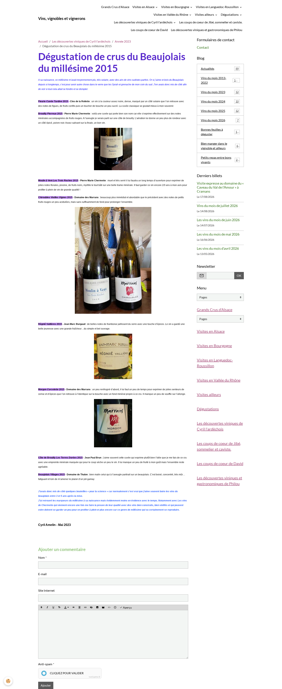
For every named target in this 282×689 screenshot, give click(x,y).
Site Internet (46, 590)
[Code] (109, 607)
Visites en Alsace (143, 7)
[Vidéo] (103, 607)
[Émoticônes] (115, 607)
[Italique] (47, 607)
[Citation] (73, 607)
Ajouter (46, 685)
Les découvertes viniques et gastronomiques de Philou (206, 30)
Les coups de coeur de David (149, 30)
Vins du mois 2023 (220, 92)
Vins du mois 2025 (220, 111)
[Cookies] (8, 681)
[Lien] (85, 607)
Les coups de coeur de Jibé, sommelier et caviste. (210, 22)
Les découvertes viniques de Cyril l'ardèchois (143, 22)
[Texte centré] (79, 607)
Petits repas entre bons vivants (220, 160)
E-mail (42, 574)
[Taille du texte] (59, 607)
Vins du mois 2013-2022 (220, 80)
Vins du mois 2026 (220, 120)
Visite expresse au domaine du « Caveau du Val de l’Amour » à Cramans (220, 187)
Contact (203, 47)
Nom (41, 557)
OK (239, 275)
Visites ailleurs (205, 14)
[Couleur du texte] (66, 607)
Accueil (43, 41)
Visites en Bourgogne (175, 7)
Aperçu (127, 607)
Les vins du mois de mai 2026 (218, 234)
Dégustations (230, 14)
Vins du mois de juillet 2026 (217, 206)
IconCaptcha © (94, 677)
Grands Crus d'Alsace (115, 7)
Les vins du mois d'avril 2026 (218, 248)
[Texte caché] (91, 607)
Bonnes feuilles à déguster (220, 132)
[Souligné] (53, 607)
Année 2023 (123, 41)
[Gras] (41, 607)
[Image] (97, 607)
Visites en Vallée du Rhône (171, 14)
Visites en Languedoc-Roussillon (217, 7)
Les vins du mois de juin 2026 (218, 220)
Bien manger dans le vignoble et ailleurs (220, 146)
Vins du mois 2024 (220, 101)
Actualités (220, 68)
